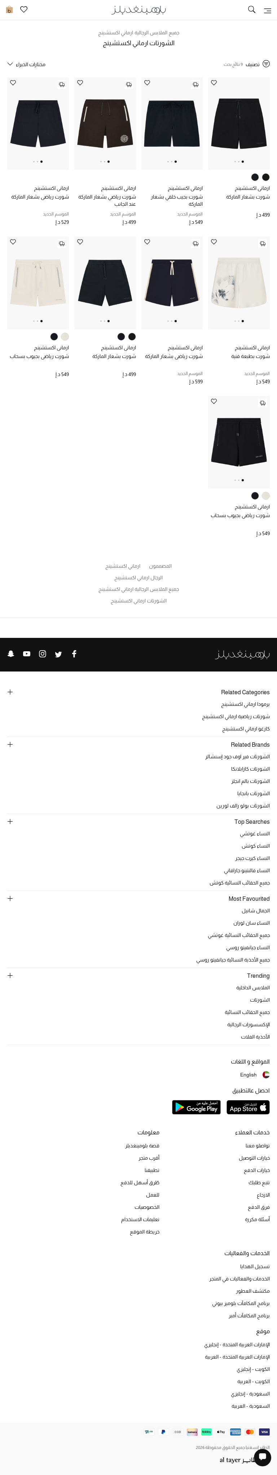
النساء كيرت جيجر (252, 858)
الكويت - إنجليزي (253, 1369)
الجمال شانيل (256, 910)
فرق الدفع (259, 1207)
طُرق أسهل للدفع (139, 1182)
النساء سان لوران (251, 923)
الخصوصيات (147, 1207)
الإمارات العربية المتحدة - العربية (237, 1357)
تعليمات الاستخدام (140, 1219)
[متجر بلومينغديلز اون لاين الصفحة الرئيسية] (138, 10)
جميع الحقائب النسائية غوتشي (239, 935)
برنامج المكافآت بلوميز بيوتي (241, 1303)
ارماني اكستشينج (252, 188)
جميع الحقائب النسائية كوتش (240, 883)
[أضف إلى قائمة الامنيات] (214, 83)
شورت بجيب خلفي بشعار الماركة (177, 200)
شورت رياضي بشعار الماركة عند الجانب (107, 200)
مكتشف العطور (253, 1291)
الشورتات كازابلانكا (250, 769)
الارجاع (263, 1195)
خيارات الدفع (257, 1170)
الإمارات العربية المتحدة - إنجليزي (237, 1344)
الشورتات (260, 1000)
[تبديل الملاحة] (267, 10)
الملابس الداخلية (253, 987)
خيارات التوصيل (254, 1158)
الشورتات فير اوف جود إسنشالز (237, 756)
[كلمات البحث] (251, 10)
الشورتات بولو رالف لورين (243, 806)
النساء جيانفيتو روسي (248, 947)
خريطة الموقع (144, 1232)
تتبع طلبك (259, 1182)
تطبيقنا (152, 1170)
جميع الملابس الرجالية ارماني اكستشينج (138, 32)
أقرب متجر (148, 1158)
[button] (243, 162)
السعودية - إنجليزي (250, 1394)
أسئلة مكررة (257, 1219)
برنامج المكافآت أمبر (249, 1315)
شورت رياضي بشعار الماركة (40, 197)
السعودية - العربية (251, 1406)
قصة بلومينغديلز (142, 1145)
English (248, 1075)
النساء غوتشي (255, 833)
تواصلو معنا (258, 1145)
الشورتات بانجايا (253, 793)
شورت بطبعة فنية (250, 356)
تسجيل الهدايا (255, 1266)
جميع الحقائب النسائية (247, 1012)
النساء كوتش (256, 846)
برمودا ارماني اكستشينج (245, 704)
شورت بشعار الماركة (248, 197)
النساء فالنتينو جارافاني (247, 870)
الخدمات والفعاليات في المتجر (239, 1279)
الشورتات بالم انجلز (250, 781)
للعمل (152, 1195)
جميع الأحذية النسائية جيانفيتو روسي (233, 960)
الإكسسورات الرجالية (248, 1024)
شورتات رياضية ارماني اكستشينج (236, 716)
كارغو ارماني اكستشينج (246, 729)
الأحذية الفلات (255, 1037)
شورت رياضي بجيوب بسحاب (39, 356)
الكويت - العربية (253, 1381)
